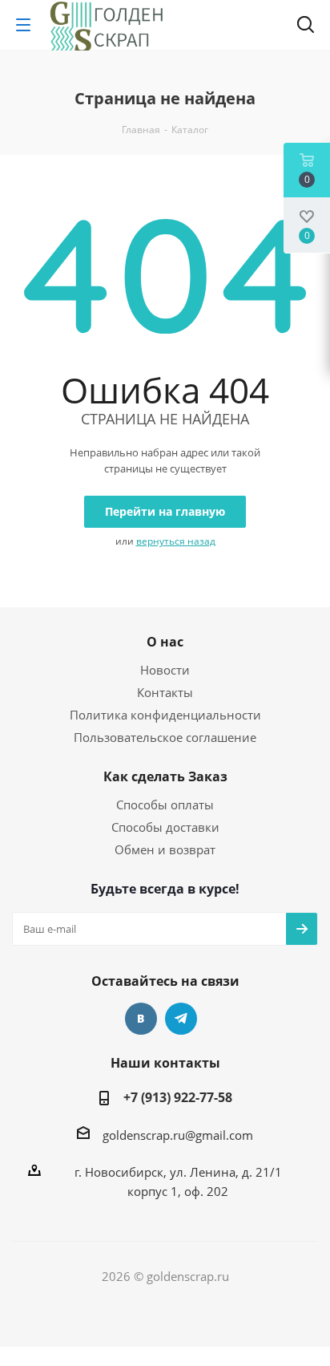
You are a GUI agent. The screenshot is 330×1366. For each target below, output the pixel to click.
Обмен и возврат (165, 849)
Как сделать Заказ (165, 776)
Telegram (181, 1019)
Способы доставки (165, 827)
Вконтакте (141, 1019)
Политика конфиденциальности (165, 715)
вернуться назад (175, 541)
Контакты (165, 692)
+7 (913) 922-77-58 (177, 1097)
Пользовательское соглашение (165, 737)
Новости (165, 670)
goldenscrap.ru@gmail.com (178, 1135)
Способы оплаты (165, 804)
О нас (165, 642)
